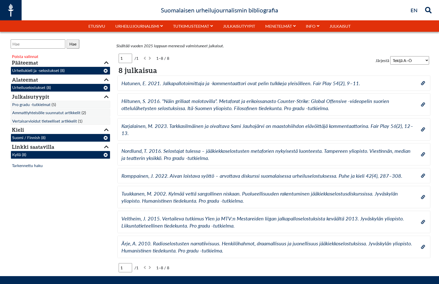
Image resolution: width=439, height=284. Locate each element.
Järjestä (382, 60)
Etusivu (96, 26)
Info (311, 26)
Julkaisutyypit (239, 26)
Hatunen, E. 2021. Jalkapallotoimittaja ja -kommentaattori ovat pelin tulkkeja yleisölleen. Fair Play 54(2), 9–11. (240, 83)
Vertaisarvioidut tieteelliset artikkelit (44, 120)
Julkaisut (340, 26)
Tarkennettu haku (27, 165)
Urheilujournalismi (137, 26)
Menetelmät (278, 26)
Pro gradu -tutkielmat (31, 104)
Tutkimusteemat (191, 26)
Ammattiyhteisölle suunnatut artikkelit (46, 112)
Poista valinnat (25, 56)
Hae (72, 43)
